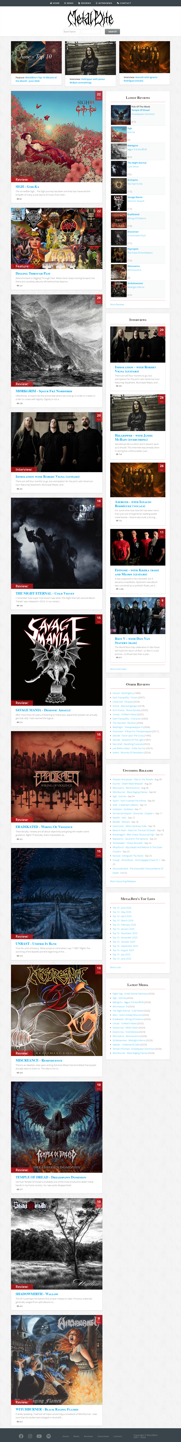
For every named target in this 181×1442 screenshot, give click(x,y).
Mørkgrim (132, 145)
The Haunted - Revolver (124, 722)
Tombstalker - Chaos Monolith (128, 843)
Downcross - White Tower (125, 1027)
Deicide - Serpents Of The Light (128, 739)
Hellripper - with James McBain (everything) (134, 437)
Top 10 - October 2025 (124, 941)
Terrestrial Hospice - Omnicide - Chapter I (133, 813)
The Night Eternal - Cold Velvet (128, 1010)
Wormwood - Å (120, 1006)
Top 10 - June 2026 (122, 907)
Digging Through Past (33, 273)
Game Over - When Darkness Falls (130, 826)
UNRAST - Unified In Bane (36, 943)
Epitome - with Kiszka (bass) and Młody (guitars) (137, 572)
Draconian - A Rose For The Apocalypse (132, 731)
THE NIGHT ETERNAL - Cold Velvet (45, 593)
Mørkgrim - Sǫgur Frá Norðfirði (128, 1002)
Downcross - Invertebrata (125, 1031)
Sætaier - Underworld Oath (126, 1044)
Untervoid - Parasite (123, 701)
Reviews (85, 3)
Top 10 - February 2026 (124, 924)
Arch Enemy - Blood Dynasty (127, 710)
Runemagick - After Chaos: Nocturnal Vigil (133, 834)
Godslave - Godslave (123, 809)
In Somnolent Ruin (136, 235)
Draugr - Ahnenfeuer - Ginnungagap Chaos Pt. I (136, 859)
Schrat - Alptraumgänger (125, 705)
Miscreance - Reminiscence (126, 787)
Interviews (105, 3)
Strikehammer (135, 283)
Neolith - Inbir (119, 817)
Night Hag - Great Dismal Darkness (130, 993)
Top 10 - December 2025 (125, 933)
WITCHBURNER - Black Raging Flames (47, 1409)
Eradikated (133, 214)
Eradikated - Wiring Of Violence (128, 1019)
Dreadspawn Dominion (143, 114)
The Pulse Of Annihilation (140, 252)
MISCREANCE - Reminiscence (39, 1060)
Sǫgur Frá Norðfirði (137, 149)
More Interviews (118, 669)
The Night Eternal (136, 162)
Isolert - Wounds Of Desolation (128, 752)
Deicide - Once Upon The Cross (128, 735)
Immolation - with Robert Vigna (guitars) (135, 369)
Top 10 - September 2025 (125, 945)
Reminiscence (134, 269)
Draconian (133, 231)
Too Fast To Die (134, 183)
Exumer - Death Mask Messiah (128, 783)
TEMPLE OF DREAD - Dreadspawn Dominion (51, 1177)
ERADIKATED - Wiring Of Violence (44, 826)
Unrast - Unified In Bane (124, 714)
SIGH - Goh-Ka (27, 186)
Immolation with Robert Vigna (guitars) (48, 476)
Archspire (132, 179)
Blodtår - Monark (121, 821)
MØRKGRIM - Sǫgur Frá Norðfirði (44, 390)
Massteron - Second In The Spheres (130, 838)
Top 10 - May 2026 (122, 911)
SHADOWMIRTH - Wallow (37, 1293)
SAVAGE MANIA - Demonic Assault (43, 709)
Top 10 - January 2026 (123, 928)
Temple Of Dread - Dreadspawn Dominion (133, 1048)
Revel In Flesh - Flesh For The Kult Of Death (134, 830)
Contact (125, 3)
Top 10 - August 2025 (123, 950)
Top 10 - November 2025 (125, 937)
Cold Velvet (133, 166)
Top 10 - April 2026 (122, 916)
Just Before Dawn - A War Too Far (129, 748)
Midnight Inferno (135, 287)
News (70, 3)
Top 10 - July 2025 (121, 954)
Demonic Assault (135, 200)
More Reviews (117, 304)
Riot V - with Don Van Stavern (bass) (132, 640)
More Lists (115, 967)
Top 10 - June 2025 (122, 958)
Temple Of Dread (140, 110)
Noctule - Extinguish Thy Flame (128, 855)
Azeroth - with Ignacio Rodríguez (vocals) (133, 503)
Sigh (129, 128)
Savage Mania (134, 197)
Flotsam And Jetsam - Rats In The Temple (133, 779)
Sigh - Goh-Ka (119, 796)
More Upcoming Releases (123, 881)
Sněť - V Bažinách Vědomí (125, 804)
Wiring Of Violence (136, 218)
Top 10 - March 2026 (123, 920)
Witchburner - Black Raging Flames (130, 792)
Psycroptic (132, 248)
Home (55, 3)
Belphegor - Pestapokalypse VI (128, 727)
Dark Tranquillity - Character (127, 718)
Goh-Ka (131, 132)
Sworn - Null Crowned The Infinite (129, 800)
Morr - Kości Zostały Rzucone (127, 1014)
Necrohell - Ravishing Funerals (128, 744)
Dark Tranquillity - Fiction (125, 697)
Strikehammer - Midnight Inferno (129, 1040)
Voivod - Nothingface (123, 693)
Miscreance (133, 266)
